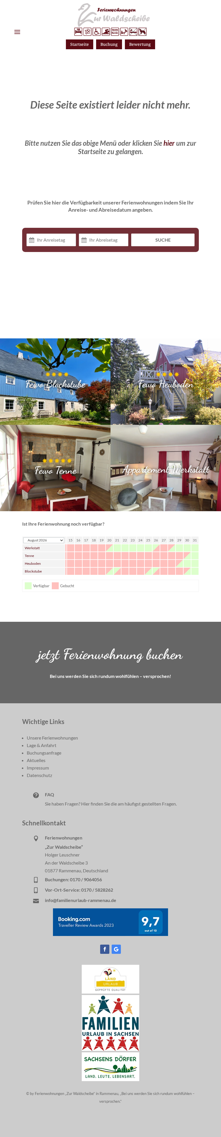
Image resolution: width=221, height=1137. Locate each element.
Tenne (29, 556)
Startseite (79, 44)
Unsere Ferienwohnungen (52, 737)
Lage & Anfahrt (41, 745)
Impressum (38, 767)
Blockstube (33, 571)
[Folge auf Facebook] (104, 949)
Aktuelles (36, 760)
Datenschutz (39, 775)
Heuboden (33, 563)
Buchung (109, 44)
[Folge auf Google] (116, 949)
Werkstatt (32, 548)
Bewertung (140, 44)
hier (169, 143)
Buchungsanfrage (44, 752)
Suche (163, 239)
